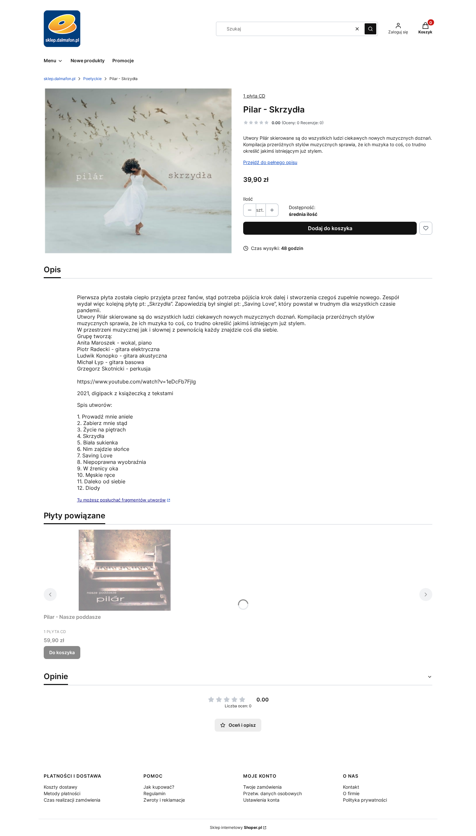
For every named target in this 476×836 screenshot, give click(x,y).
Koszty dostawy (60, 787)
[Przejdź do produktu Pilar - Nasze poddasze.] (125, 570)
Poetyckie (92, 78)
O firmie (351, 793)
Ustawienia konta (261, 800)
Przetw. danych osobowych (272, 793)
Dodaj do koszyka (330, 228)
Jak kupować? (158, 787)
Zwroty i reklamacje (164, 800)
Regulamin (154, 793)
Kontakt (351, 787)
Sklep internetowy (236, 827)
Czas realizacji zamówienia (72, 800)
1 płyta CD (254, 96)
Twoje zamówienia (262, 787)
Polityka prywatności (365, 800)
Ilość (248, 199)
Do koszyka (62, 652)
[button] (370, 28)
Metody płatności (62, 793)
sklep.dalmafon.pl (59, 78)
